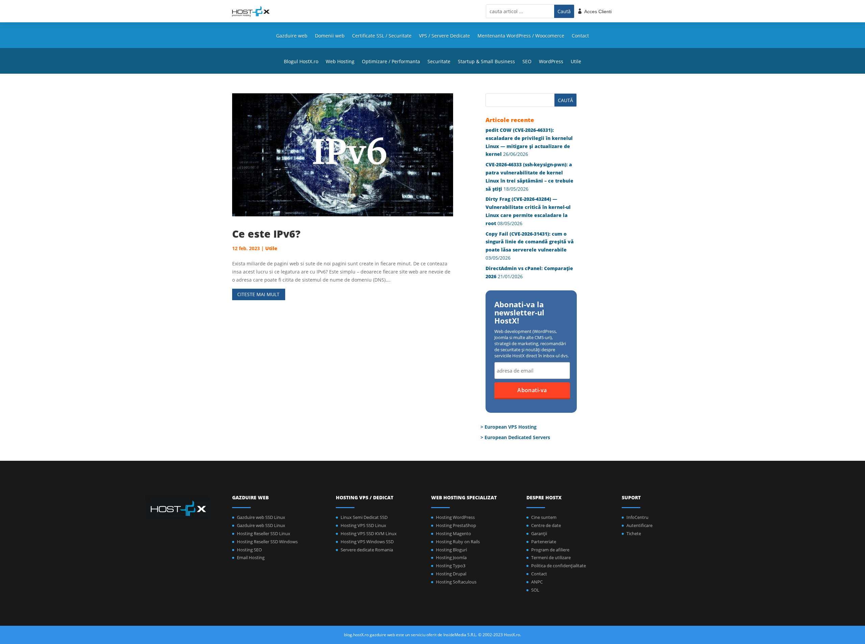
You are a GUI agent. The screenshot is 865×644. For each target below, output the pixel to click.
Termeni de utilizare (551, 557)
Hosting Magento (453, 533)
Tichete (633, 533)
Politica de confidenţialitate (558, 566)
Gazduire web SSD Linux (261, 517)
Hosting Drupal (451, 574)
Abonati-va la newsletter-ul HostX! (519, 313)
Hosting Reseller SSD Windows (267, 542)
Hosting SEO (249, 550)
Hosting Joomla (451, 557)
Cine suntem (544, 517)
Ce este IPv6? (266, 234)
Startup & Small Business (486, 62)
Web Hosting (340, 62)
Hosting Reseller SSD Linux (263, 533)
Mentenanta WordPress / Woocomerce (520, 36)
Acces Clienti (598, 11)
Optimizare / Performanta (391, 62)
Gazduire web (291, 36)
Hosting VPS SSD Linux (363, 525)
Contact (580, 36)
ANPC (537, 582)
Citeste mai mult (258, 294)
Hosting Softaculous (456, 582)
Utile (576, 62)
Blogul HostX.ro (301, 62)
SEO (527, 62)
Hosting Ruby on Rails (458, 542)
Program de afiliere (550, 550)
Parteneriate (543, 542)
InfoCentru (637, 517)
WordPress (551, 62)
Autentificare (639, 525)
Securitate (438, 62)
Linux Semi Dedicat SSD (364, 517)
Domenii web (330, 36)
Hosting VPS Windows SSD (367, 542)
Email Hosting (251, 557)
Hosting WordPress (455, 517)
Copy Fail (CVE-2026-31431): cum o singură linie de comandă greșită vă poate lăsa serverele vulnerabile (530, 242)
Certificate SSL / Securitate (382, 36)
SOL (535, 590)
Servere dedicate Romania (367, 550)
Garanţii (539, 533)
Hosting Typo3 (450, 566)
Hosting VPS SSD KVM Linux (369, 533)
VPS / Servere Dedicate (444, 36)
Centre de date (546, 525)
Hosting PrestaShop (456, 525)
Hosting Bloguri (451, 550)
